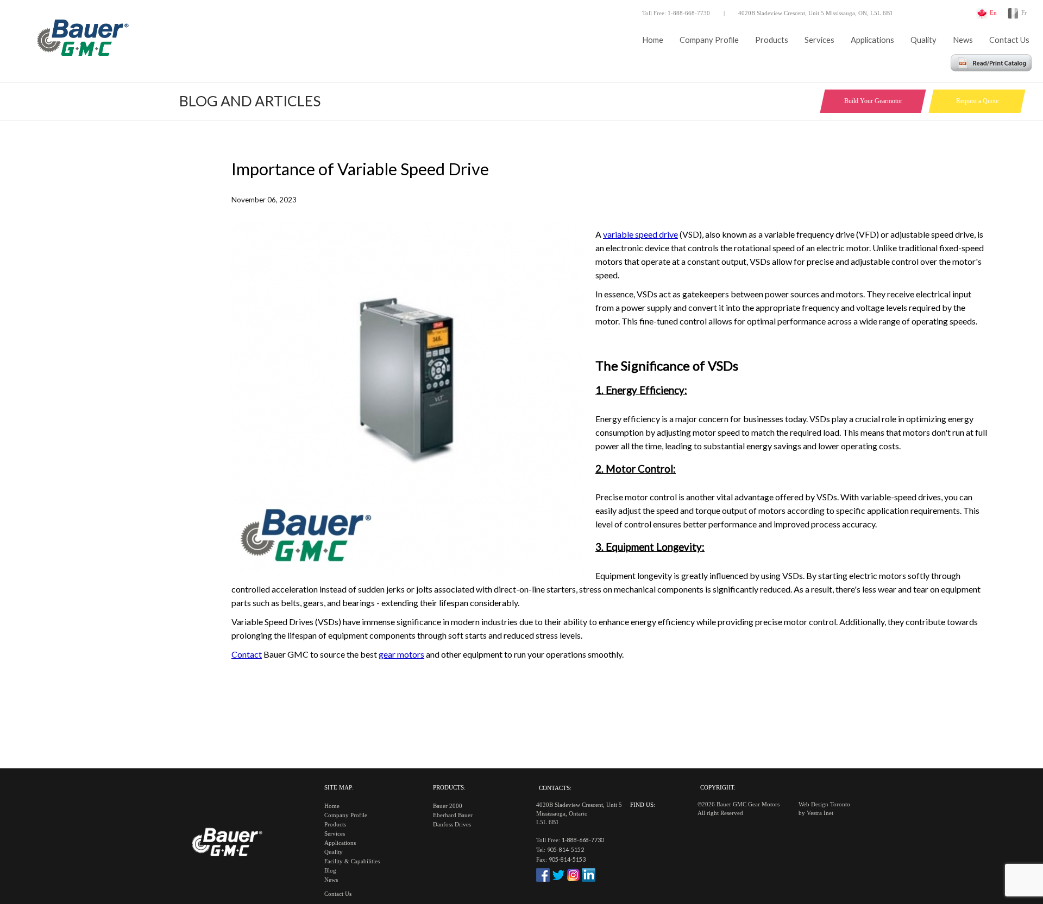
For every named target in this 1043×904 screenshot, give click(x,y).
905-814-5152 (565, 849)
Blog (330, 871)
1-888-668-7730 (583, 839)
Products (771, 39)
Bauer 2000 (447, 806)
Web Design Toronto (824, 804)
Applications (872, 39)
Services (819, 39)
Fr (1024, 13)
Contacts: (555, 788)
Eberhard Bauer (453, 815)
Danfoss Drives (452, 824)
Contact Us (1009, 39)
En (993, 13)
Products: (449, 788)
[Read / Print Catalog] (991, 68)
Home (652, 39)
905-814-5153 (567, 859)
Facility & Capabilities (352, 861)
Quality (923, 39)
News (963, 39)
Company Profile (709, 39)
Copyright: (718, 788)
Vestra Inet (820, 813)
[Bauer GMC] (81, 40)
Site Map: (339, 788)
